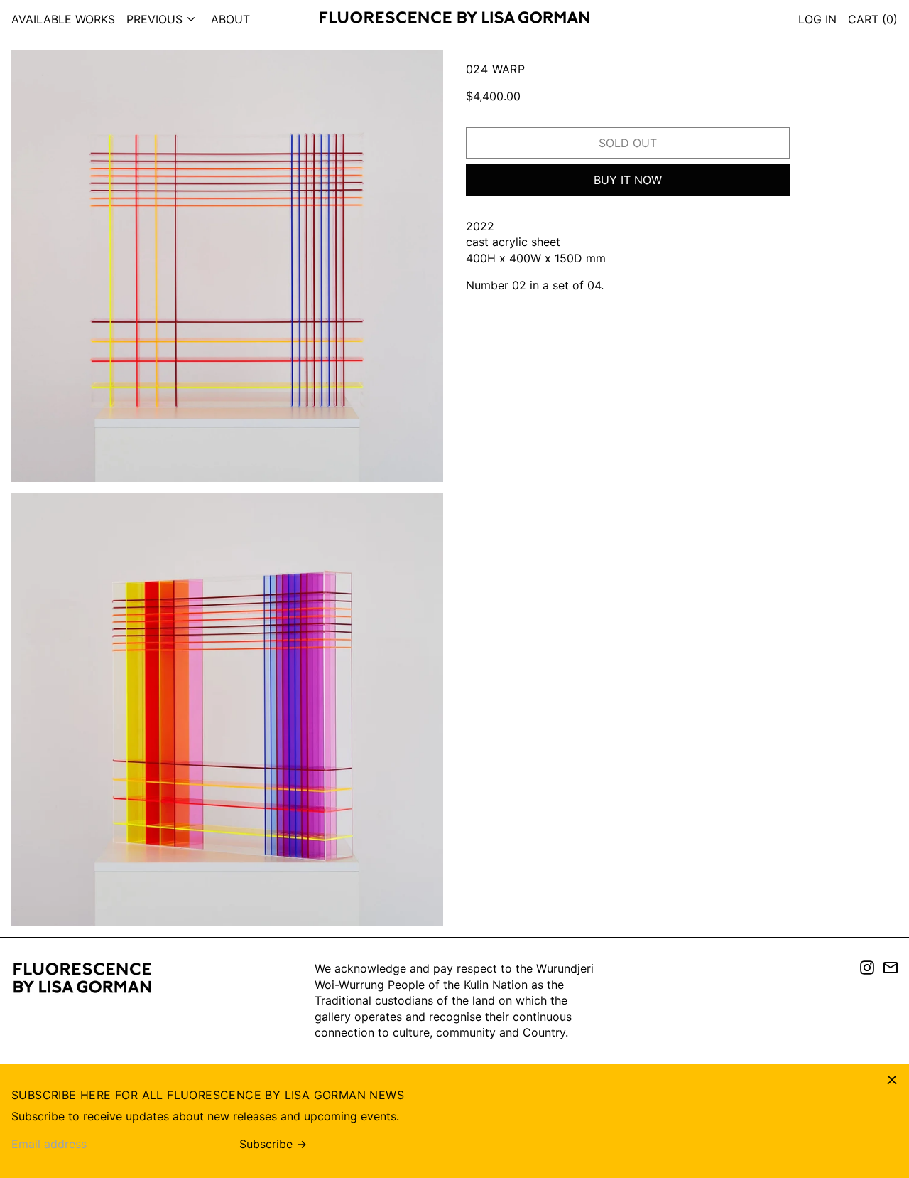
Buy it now (628, 180)
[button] (873, 19)
